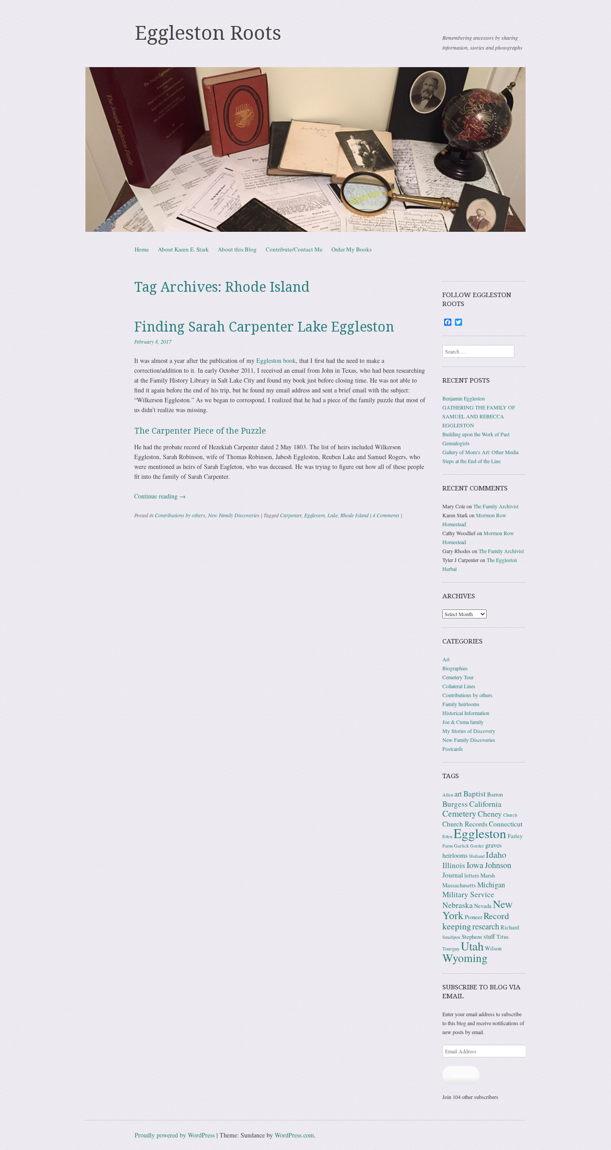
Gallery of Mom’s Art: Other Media (480, 452)
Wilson (493, 948)
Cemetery (459, 813)
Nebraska (457, 904)
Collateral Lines (458, 686)
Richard (510, 927)
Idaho (496, 854)
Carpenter (290, 515)
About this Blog (237, 249)
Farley (515, 836)
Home (142, 249)
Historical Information (465, 712)
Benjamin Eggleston (463, 398)
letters (471, 875)
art (458, 794)
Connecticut (505, 823)
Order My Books (351, 249)
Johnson (498, 865)
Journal (452, 874)
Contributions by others (180, 515)
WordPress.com (294, 1135)
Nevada (483, 906)
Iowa (475, 864)
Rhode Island (354, 515)
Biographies (455, 668)
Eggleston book (276, 360)
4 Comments (386, 515)
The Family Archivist (495, 506)
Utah (472, 946)
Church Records (465, 823)
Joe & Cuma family (463, 721)
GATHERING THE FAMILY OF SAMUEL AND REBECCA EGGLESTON (478, 416)
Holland (476, 856)
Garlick (461, 846)
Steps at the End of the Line (471, 460)
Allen (447, 795)
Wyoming (465, 957)
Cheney (490, 813)
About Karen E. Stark (183, 249)
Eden (447, 836)
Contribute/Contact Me (294, 249)
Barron (495, 794)
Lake (332, 515)
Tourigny (450, 949)
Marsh (487, 875)
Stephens (472, 937)
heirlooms (455, 855)
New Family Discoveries (233, 515)
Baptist (474, 793)
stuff (489, 936)
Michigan (491, 885)
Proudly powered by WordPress (175, 1135)
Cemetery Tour (458, 677)
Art (446, 659)
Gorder (477, 846)
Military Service (468, 894)
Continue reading (160, 496)
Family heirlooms (460, 703)
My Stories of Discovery (468, 730)
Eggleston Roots (208, 33)
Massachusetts (459, 885)
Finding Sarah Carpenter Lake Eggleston (264, 327)
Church (510, 815)
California (485, 803)
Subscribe (460, 1074)
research (485, 926)
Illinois (453, 865)
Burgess (455, 804)
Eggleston (314, 515)
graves (493, 845)
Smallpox (451, 937)
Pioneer (473, 917)
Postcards (452, 748)
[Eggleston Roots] (305, 149)
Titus (502, 937)
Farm (447, 846)
